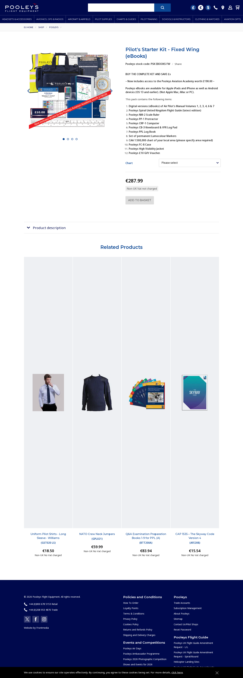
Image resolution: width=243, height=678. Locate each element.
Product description (49, 227)
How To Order (130, 602)
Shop (41, 27)
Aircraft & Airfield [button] (79, 19)
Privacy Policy (130, 618)
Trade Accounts (182, 602)
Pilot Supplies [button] (103, 19)
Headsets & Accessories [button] (17, 19)
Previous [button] (28, 91)
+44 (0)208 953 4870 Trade (43, 609)
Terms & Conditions (133, 613)
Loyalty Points (130, 608)
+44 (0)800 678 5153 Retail (43, 604)
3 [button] (72, 139)
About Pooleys (181, 613)
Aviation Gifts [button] (232, 19)
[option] (70, 91)
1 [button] (63, 139)
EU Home (28, 27)
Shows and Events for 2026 (137, 664)
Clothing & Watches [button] (207, 19)
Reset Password (182, 629)
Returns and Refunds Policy (137, 629)
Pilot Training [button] (149, 19)
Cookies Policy (131, 624)
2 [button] (68, 139)
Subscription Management (188, 608)
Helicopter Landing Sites (186, 661)
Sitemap (178, 618)
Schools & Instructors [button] (176, 19)
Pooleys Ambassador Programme (141, 653)
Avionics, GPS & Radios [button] (49, 19)
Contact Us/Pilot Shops (186, 624)
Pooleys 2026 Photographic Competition (144, 659)
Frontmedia (42, 627)
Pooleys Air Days (132, 648)
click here (177, 672)
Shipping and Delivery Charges (139, 635)
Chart (129, 163)
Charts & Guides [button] (126, 19)
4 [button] (76, 139)
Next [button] (111, 91)
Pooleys (54, 27)
